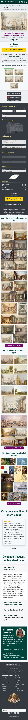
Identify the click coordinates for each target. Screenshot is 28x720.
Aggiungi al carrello (15, 199)
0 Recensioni (17, 100)
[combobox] (14, 116)
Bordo (3, 114)
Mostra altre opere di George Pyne (14, 448)
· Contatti (4, 677)
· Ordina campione (19, 690)
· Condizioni (4, 679)
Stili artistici (8, 6)
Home (2, 6)
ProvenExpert (9, 541)
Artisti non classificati (16, 6)
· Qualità (17, 682)
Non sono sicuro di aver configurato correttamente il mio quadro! (13, 618)
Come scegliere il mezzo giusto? (13, 610)
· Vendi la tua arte (19, 681)
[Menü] (1, 2)
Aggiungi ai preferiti (14, 97)
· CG (3, 681)
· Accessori (17, 688)
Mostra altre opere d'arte (14, 503)
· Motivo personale (19, 679)
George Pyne (5, 7)
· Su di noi (4, 690)
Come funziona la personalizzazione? (9, 568)
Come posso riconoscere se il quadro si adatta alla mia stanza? (13, 603)
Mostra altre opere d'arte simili (14, 345)
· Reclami (4, 688)
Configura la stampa (15, 50)
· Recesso (4, 686)
